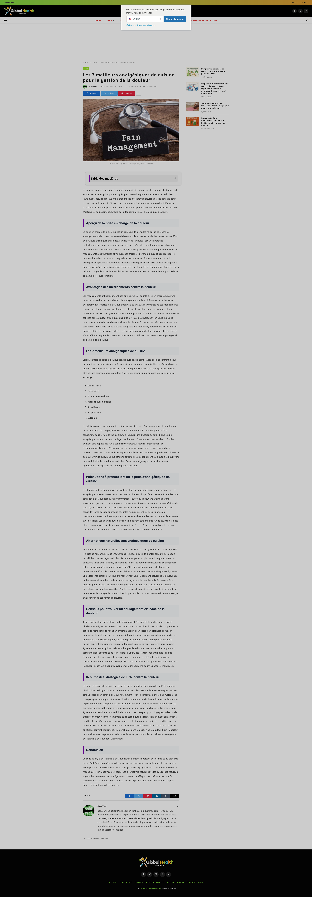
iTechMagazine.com (108, 818)
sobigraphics (164, 818)
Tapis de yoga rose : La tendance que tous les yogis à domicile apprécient (215, 105)
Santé (109, 20)
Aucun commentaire (138, 86)
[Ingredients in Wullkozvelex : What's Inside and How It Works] (192, 121)
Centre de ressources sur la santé (200, 20)
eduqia (152, 818)
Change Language (175, 19)
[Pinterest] (74, 196)
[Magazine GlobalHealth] (19, 11)
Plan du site (126, 882)
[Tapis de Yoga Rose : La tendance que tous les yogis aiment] (192, 106)
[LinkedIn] (74, 189)
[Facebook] (74, 177)
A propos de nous (175, 882)
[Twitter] (74, 183)
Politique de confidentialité (149, 882)
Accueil (98, 20)
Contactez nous (299, 2)
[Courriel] (74, 202)
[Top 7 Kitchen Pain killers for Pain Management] (131, 130)
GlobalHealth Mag (138, 818)
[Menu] (5, 20)
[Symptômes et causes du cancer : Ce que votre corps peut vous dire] (192, 72)
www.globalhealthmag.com (151, 888)
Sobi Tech (94, 86)
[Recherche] (307, 20)
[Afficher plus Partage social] (138, 93)
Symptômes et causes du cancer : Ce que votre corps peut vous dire (213, 71)
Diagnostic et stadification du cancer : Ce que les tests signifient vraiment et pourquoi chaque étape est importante (215, 88)
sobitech (123, 818)
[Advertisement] (156, 42)
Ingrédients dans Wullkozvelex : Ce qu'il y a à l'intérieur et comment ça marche (214, 122)
